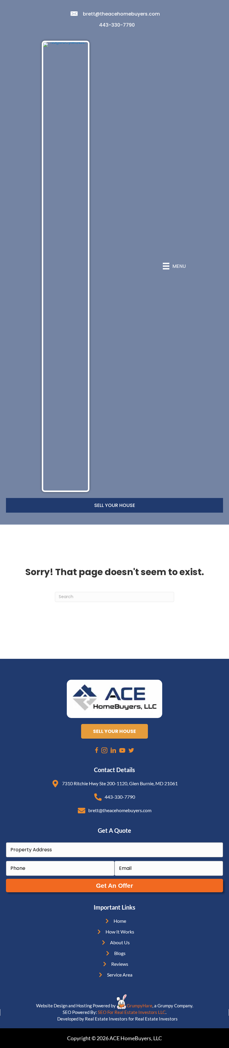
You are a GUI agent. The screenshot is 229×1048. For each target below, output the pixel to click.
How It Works (120, 931)
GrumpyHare (139, 1005)
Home (120, 921)
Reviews (119, 964)
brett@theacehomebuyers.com (121, 13)
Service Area (119, 974)
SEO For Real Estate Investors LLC (131, 1012)
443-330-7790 (117, 25)
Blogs (120, 953)
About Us (120, 942)
